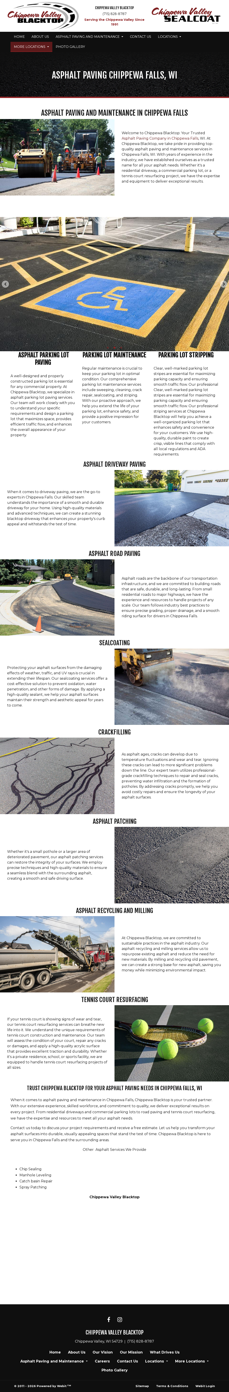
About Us (40, 37)
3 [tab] (121, 347)
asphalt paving (56, 1100)
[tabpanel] (114, 284)
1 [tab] (108, 347)
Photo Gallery (70, 47)
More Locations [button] (30, 47)
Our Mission (131, 1352)
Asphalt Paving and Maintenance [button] (88, 37)
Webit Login (205, 1386)
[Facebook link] (109, 1320)
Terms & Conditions (172, 1386)
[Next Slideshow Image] (223, 284)
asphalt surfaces (25, 1134)
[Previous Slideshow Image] (5, 284)
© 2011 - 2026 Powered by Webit (42, 1386)
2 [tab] (114, 347)
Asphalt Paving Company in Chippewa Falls (160, 138)
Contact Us (140, 37)
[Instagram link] (120, 1320)
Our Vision (103, 1352)
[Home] (43, 16)
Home (19, 37)
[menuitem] (19, 37)
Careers (102, 1361)
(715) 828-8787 (114, 14)
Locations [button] (168, 37)
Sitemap (142, 1386)
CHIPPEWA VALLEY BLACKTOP (114, 8)
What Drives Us (165, 1352)
